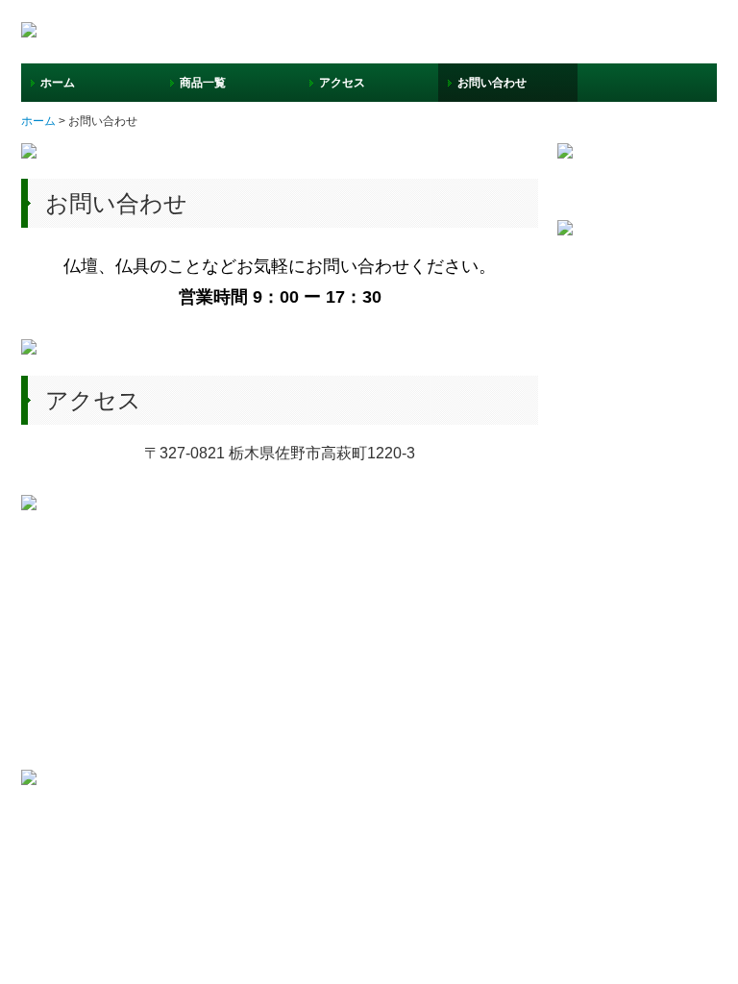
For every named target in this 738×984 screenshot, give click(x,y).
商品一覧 (203, 82)
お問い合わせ (492, 82)
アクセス (342, 82)
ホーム (57, 82)
